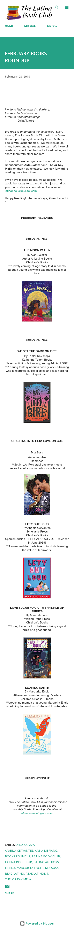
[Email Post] (7, 888)
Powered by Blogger (39, 923)
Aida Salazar (26, 845)
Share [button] (9, 893)
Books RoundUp (17, 856)
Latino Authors (46, 862)
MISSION (30, 26)
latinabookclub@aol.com (21, 190)
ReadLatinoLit (37, 873)
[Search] (56, 7)
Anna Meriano (46, 850)
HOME (9, 26)
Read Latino (14, 873)
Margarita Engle (30, 868)
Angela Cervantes (19, 850)
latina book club (46, 856)
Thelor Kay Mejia (18, 879)
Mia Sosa (52, 868)
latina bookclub (18, 862)
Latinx (10, 868)
